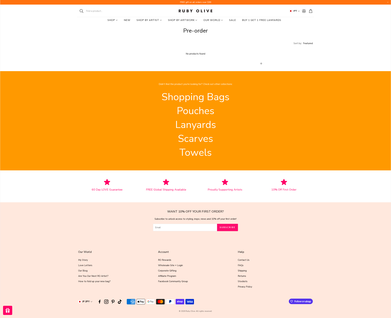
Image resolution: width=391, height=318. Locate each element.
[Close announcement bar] (388, 2)
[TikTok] (120, 302)
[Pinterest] (113, 302)
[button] (97, 11)
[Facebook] (99, 302)
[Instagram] (106, 302)
